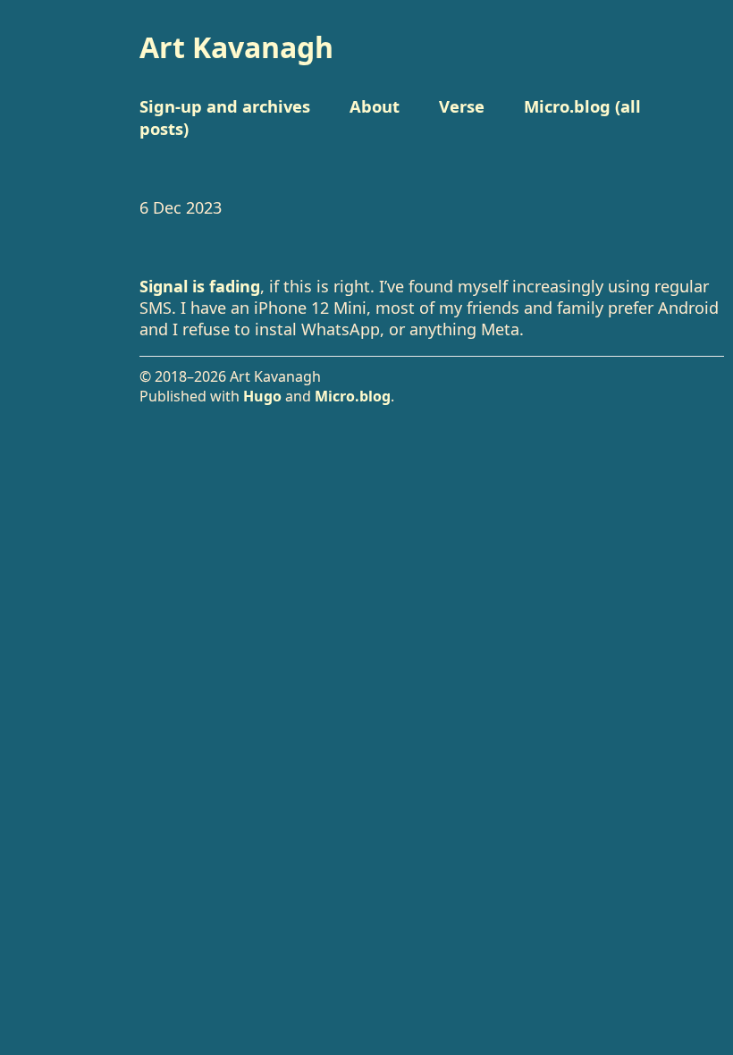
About (375, 106)
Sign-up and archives (224, 106)
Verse (461, 106)
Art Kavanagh (236, 47)
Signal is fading (199, 286)
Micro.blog (353, 396)
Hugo (262, 396)
